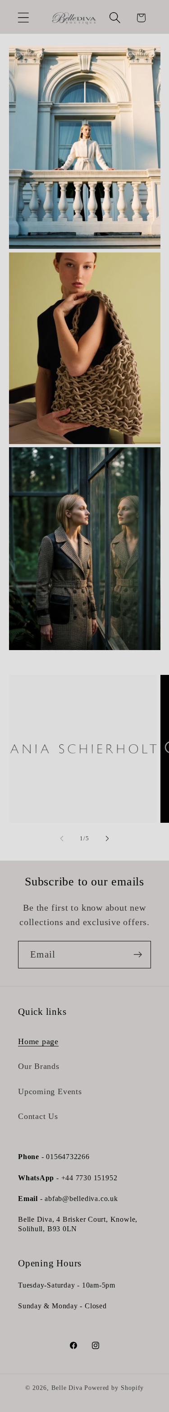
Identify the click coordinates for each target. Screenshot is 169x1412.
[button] (23, 18)
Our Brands (38, 1066)
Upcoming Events (50, 1091)
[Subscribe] (138, 954)
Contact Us (38, 1116)
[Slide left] (62, 838)
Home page (38, 1041)
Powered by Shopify (114, 1387)
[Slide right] (107, 838)
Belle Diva (66, 1387)
